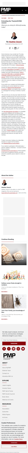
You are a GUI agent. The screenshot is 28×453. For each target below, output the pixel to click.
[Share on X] (13, 48)
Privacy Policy (2, 452)
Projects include (11, 130)
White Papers (6, 414)
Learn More (14, 446)
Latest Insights (6, 385)
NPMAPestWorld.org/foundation (11, 143)
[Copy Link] (18, 48)
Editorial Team (6, 370)
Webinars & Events (7, 399)
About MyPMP (6, 367)
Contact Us (5, 373)
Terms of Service (9, 452)
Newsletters (5, 409)
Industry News (6, 388)
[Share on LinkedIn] (15, 48)
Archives (4, 417)
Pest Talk (10, 18)
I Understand (14, 442)
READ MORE (4, 291)
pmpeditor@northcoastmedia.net (9, 150)
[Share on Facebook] (10, 48)
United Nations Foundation (13, 69)
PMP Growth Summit (8, 394)
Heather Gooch (15, 42)
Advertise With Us (7, 376)
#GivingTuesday (20, 65)
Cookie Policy (18, 439)
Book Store (5, 397)
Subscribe (14, 343)
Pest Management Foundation (11, 111)
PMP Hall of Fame (7, 391)
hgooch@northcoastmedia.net (9, 193)
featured (3, 18)
